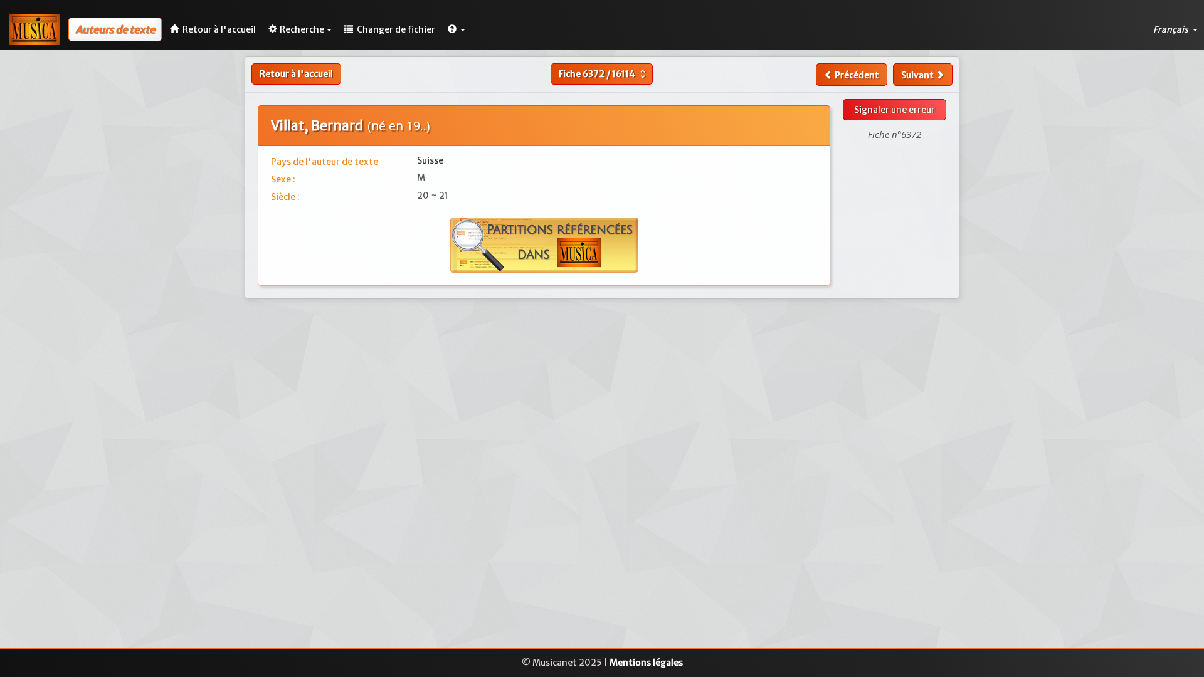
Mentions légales (646, 662)
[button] (456, 29)
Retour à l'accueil (296, 74)
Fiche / (603, 74)
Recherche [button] (302, 29)
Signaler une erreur (894, 109)
